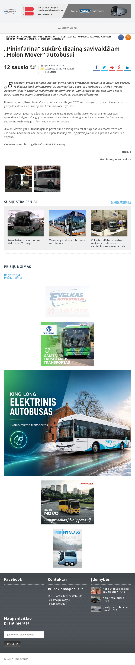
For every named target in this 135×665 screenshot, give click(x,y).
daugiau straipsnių (121, 201)
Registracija (12, 275)
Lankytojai (50, 71)
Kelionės (45, 39)
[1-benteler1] (47, 166)
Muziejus (57, 39)
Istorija (10, 39)
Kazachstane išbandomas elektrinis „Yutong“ (24, 241)
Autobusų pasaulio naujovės (94, 37)
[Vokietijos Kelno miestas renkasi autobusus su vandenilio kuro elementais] (109, 211)
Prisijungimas (13, 278)
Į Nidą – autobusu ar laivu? (116, 608)
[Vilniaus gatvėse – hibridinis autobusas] (67, 211)
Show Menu (69, 27)
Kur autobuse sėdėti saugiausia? (116, 590)
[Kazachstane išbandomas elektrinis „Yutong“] (26, 211)
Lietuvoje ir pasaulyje (18, 37)
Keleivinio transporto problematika (54, 37)
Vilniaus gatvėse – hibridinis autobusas (67, 241)
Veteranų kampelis (28, 39)
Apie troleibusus (113, 598)
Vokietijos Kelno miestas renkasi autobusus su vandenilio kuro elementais (108, 243)
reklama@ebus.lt (68, 589)
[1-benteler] (18, 166)
